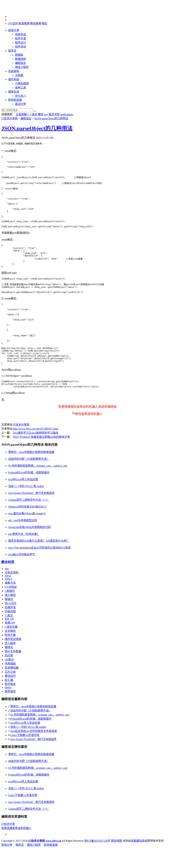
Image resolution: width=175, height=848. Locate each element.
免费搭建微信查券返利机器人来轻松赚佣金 (87, 406)
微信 (44, 23)
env (46, 114)
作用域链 (10, 663)
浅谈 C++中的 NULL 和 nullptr (26, 486)
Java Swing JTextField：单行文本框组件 (31, 493)
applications (66, 114)
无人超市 (10, 643)
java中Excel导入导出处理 (23, 479)
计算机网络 (22, 83)
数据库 (19, 54)
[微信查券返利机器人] (87, 414)
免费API (10, 622)
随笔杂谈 (13, 91)
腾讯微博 (35, 23)
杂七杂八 (20, 95)
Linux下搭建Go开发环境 (24, 735)
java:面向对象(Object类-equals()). (27, 513)
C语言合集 (11, 626)
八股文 (9, 615)
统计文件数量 (13, 651)
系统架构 (13, 71)
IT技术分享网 (9, 118)
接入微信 (10, 595)
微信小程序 (22, 67)
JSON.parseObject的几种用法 (51, 118)
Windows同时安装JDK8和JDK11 (27, 506)
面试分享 (20, 104)
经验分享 (13, 30)
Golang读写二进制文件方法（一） (28, 499)
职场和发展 (15, 99)
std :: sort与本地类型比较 (22, 520)
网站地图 (116, 840)
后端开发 (10, 607)
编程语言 (20, 63)
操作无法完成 (13, 639)
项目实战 (20, 34)
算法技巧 (10, 675)
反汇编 (9, 680)
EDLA (8, 578)
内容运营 (10, 611)
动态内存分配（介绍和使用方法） (28, 458)
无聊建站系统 (139, 840)
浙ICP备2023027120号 (97, 840)
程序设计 (20, 42)
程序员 (12, 50)
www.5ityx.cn (53, 840)
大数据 (19, 75)
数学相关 (10, 684)
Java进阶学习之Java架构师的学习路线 (35, 432)
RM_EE (9, 618)
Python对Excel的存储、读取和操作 (28, 472)
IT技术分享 (8, 824)
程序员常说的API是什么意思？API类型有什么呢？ (38, 540)
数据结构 (20, 59)
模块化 (9, 647)
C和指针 (10, 591)
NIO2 (8, 575)
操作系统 (13, 79)
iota (7, 568)
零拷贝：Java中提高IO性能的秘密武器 (31, 452)
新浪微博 (23, 23)
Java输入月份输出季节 (21, 554)
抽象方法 (10, 582)
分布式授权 (11, 572)
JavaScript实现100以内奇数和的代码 (29, 527)
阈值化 (9, 599)
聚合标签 (7, 562)
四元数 (9, 655)
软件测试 (20, 46)
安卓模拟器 (11, 667)
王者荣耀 (21, 114)
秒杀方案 (10, 635)
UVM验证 (11, 586)
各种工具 (20, 87)
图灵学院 (54, 114)
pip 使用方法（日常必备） (24, 534)
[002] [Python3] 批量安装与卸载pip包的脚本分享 (41, 436)
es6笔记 (9, 659)
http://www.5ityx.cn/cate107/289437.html (35, 428)
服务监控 (10, 691)
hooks (8, 687)
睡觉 (40, 114)
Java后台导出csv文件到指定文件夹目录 (33, 731)
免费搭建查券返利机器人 (16, 828)
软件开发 (20, 38)
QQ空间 (13, 23)
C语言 (33, 114)
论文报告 (10, 630)
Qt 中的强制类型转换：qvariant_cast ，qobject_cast (37, 465)
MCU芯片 (11, 603)
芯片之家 (10, 671)
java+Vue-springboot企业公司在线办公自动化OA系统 (39, 547)
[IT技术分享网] (18, 10)
